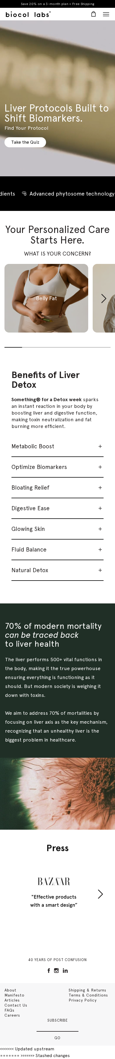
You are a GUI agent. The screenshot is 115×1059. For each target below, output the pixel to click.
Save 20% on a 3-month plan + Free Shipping (57, 4)
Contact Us (15, 1005)
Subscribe (57, 1020)
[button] (46, 298)
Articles (12, 1000)
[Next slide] (103, 307)
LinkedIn (65, 970)
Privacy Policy (83, 1000)
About (10, 990)
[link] (25, 142)
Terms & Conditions (88, 995)
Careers (12, 1015)
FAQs (9, 1010)
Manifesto (14, 995)
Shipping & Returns (87, 990)
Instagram (56, 970)
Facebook (48, 970)
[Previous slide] (11, 298)
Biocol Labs (28, 14)
